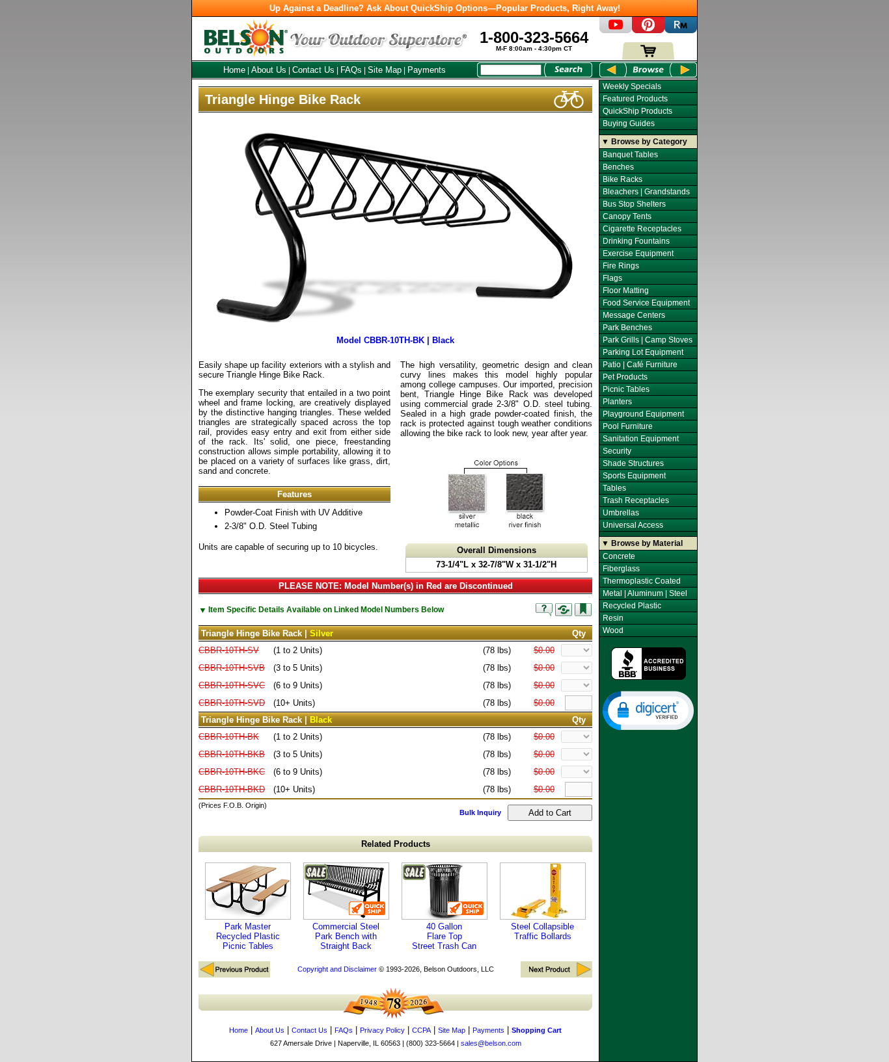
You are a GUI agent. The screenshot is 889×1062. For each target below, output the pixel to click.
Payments (426, 70)
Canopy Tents (627, 216)
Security (617, 451)
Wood (613, 630)
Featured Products (635, 98)
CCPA (421, 1030)
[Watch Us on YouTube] (615, 30)
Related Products (395, 844)
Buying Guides (629, 123)
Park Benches (627, 327)
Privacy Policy (382, 1030)
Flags (612, 278)
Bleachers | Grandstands (646, 191)
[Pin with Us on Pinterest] (648, 30)
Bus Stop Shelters (634, 204)
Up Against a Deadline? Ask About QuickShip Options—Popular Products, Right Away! (444, 8)
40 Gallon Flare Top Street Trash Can (444, 936)
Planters (617, 401)
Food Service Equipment (646, 302)
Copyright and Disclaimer (337, 969)
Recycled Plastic (632, 605)
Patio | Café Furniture (640, 364)
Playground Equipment (643, 414)
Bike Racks (622, 179)
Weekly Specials (632, 86)
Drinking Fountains (636, 241)
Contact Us (313, 70)
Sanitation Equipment (641, 438)
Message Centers (634, 315)
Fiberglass (621, 568)
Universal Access (633, 525)
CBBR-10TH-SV (228, 650)
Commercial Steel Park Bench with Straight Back (345, 936)
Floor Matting (626, 290)
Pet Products (625, 377)
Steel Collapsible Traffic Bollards (542, 931)
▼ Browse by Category (644, 141)
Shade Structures (633, 463)
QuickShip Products (637, 111)
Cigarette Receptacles (642, 228)
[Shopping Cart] (648, 57)
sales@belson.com (491, 1043)
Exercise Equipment (638, 253)
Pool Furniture (628, 426)
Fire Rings (621, 265)
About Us (268, 70)
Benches (618, 167)
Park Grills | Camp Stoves (647, 339)
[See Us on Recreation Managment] (680, 30)
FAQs (351, 70)
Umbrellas (621, 512)
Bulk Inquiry (480, 812)
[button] (648, 710)
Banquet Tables (630, 154)
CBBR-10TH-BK (228, 737)
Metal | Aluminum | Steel (645, 593)
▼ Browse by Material (642, 543)
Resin (613, 618)
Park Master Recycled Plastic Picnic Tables (248, 936)
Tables (614, 488)
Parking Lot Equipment (643, 352)
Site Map (385, 70)
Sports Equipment (634, 475)
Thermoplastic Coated (642, 581)
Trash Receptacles (636, 500)
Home (234, 70)
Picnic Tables (626, 389)
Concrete (619, 556)
